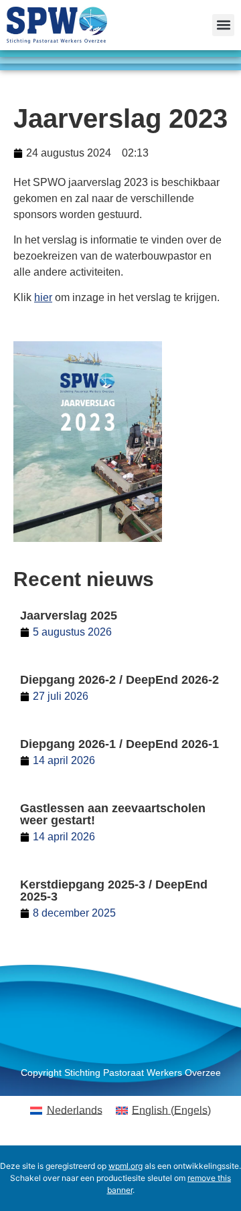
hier (43, 297)
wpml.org (125, 1166)
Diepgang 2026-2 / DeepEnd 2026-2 (119, 679)
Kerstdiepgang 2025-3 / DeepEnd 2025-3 (114, 890)
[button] (223, 25)
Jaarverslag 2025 (68, 615)
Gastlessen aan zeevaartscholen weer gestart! (113, 814)
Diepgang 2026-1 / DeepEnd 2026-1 (119, 744)
